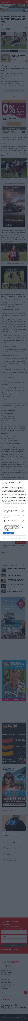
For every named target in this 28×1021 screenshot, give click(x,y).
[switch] (23, 511)
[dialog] (14, 510)
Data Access (14, 538)
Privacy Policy (22, 538)
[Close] (25, 483)
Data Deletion (6, 538)
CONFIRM (8, 533)
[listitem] (14, 508)
